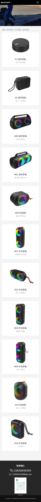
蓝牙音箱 (10, 30)
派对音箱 (26, 30)
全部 (3, 30)
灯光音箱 (18, 30)
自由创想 (14, 498)
